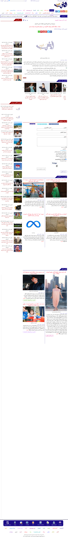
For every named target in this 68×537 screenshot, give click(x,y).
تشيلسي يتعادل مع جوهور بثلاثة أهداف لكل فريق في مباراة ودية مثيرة (7, 224)
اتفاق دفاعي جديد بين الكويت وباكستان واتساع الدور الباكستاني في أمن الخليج (7, 55)
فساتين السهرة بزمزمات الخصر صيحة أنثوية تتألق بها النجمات (30, 98)
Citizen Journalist (40, 524)
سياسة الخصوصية (8, 524)
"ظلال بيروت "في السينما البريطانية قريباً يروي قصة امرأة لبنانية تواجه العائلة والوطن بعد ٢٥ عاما (7, 63)
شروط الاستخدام (63, 150)
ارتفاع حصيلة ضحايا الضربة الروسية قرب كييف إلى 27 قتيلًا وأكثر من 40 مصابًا (47, 16)
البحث (25, 0)
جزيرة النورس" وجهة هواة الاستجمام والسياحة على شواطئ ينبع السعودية (7, 127)
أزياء (66, 20)
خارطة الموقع (54, 524)
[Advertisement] (27, 6)
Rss (33, 524)
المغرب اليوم (6, 0)
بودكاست (60, 524)
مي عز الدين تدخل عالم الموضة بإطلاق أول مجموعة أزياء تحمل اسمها (43, 98)
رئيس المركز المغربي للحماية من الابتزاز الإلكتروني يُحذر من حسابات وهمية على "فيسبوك (7, 119)
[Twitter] (42, 124)
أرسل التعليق (63, 171)
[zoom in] (23, 20)
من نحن (48, 524)
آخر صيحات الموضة (59, 20)
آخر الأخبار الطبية (49, 335)
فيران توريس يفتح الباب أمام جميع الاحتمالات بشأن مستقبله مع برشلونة (7, 234)
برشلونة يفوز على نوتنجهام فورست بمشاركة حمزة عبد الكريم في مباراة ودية (7, 199)
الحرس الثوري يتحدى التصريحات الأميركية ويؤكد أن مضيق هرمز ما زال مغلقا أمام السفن (7, 72)
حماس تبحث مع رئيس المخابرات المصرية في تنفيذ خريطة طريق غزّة (7, 242)
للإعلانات (27, 524)
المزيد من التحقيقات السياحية (29, 300)
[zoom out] (27, 20)
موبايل (15, 524)
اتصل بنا (21, 524)
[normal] (25, 20)
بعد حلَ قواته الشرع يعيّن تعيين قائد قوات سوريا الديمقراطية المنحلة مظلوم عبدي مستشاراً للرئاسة (7, 47)
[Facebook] (54, 124)
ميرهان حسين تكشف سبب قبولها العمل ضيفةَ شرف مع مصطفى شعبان (7, 142)
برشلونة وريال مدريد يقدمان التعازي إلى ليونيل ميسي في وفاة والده (7, 250)
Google (2, 0)
